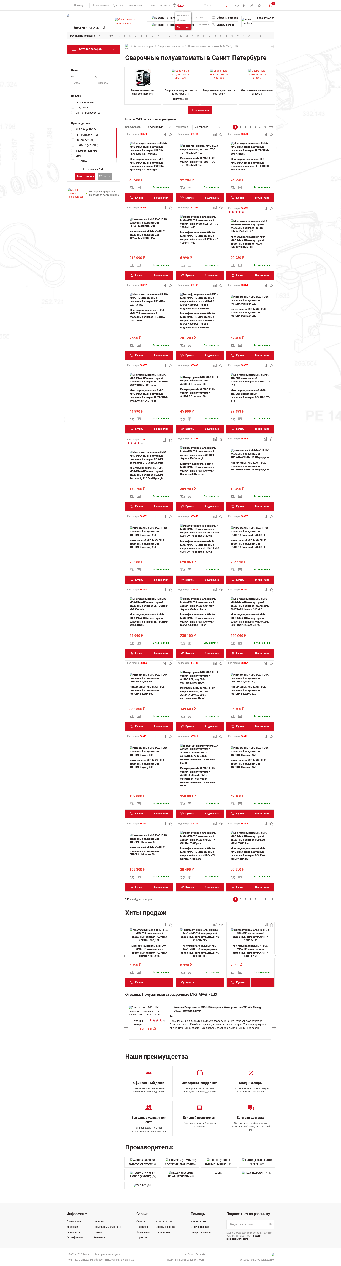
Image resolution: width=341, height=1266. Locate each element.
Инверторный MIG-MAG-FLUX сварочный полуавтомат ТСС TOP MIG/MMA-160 (197, 161)
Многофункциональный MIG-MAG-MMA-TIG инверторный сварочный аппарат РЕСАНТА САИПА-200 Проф (197, 853)
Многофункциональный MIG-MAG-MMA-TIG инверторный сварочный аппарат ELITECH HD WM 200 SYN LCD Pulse (149, 395)
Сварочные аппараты (171, 46)
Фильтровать (85, 176)
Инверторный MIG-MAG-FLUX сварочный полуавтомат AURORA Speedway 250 (147, 544)
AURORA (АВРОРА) (87, 129)
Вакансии (72, 1226)
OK (270, 1224)
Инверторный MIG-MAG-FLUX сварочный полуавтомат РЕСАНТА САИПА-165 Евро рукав (250, 466)
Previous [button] (126, 956)
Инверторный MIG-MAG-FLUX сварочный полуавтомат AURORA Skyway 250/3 (248, 690)
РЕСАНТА (81, 161)
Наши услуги (163, 1232)
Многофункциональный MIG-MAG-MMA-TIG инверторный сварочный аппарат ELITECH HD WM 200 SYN (250, 164)
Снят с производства (88, 112)
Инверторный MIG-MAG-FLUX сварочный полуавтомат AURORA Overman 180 (197, 393)
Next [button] (274, 956)
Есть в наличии (85, 102)
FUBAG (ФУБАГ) (85, 140)
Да (187, 26)
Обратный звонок (227, 17)
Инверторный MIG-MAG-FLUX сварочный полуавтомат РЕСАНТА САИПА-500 (147, 235)
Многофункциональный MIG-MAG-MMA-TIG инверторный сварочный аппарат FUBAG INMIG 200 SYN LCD (248, 242)
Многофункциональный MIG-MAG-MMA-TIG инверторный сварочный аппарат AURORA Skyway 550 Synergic (197, 469)
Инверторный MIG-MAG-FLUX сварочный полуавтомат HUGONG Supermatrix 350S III (248, 544)
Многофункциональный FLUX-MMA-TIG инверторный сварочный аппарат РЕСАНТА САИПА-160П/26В (149, 951)
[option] (149, 956)
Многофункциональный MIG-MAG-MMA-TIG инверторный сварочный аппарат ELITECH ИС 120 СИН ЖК (199, 237)
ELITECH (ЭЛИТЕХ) (87, 134)
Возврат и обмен (201, 1232)
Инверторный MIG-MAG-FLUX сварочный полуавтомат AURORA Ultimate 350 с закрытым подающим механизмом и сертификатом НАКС (198, 777)
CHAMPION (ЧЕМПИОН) (180, 1163)
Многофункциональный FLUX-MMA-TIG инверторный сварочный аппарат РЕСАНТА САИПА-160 (147, 315)
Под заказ (82, 107)
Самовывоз (135, 5)
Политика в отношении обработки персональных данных (100, 1259)
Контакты (164, 5)
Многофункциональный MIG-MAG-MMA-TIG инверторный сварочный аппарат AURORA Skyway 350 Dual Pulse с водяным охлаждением (197, 320)
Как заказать (199, 1221)
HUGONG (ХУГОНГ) (87, 145)
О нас (152, 5)
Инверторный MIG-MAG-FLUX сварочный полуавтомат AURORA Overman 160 (248, 764)
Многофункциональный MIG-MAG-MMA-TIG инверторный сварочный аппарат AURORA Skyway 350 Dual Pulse (197, 619)
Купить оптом (164, 1221)
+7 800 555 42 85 (264, 18)
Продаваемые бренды (107, 1226)
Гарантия (141, 1237)
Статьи (98, 1232)
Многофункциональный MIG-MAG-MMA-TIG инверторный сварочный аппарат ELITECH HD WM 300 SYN (149, 619)
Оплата (140, 1221)
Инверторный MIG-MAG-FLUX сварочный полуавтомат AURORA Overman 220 (248, 312)
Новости (99, 1221)
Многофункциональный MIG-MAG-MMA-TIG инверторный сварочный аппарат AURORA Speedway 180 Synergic (147, 164)
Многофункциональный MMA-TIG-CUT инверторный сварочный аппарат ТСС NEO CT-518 (250, 395)
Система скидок (165, 1226)
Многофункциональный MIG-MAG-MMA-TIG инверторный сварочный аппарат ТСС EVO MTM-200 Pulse (248, 853)
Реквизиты (73, 1232)
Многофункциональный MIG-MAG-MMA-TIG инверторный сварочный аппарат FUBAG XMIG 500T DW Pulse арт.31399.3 (250, 619)
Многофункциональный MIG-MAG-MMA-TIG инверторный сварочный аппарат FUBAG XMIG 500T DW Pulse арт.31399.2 (199, 546)
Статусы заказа (200, 1226)
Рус (111, 35)
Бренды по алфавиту (82, 35)
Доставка (118, 5)
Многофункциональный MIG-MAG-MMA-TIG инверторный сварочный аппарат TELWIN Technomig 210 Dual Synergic (147, 473)
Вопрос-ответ (101, 5)
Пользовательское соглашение (256, 1259)
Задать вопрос (225, 24)
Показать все (200, 110)
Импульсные (180, 99)
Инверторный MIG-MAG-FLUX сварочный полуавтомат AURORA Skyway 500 (147, 690)
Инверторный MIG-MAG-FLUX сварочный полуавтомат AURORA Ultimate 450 (147, 851)
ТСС (146, 1185)
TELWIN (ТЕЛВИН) (86, 150)
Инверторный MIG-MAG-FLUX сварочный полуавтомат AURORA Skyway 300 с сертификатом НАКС (197, 693)
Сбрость (104, 176)
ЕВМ (78, 155)
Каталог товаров (143, 46)
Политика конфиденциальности (186, 1259)
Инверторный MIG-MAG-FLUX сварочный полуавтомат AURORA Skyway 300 (147, 764)
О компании (74, 1221)
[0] (270, 5)
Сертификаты (75, 1237)
